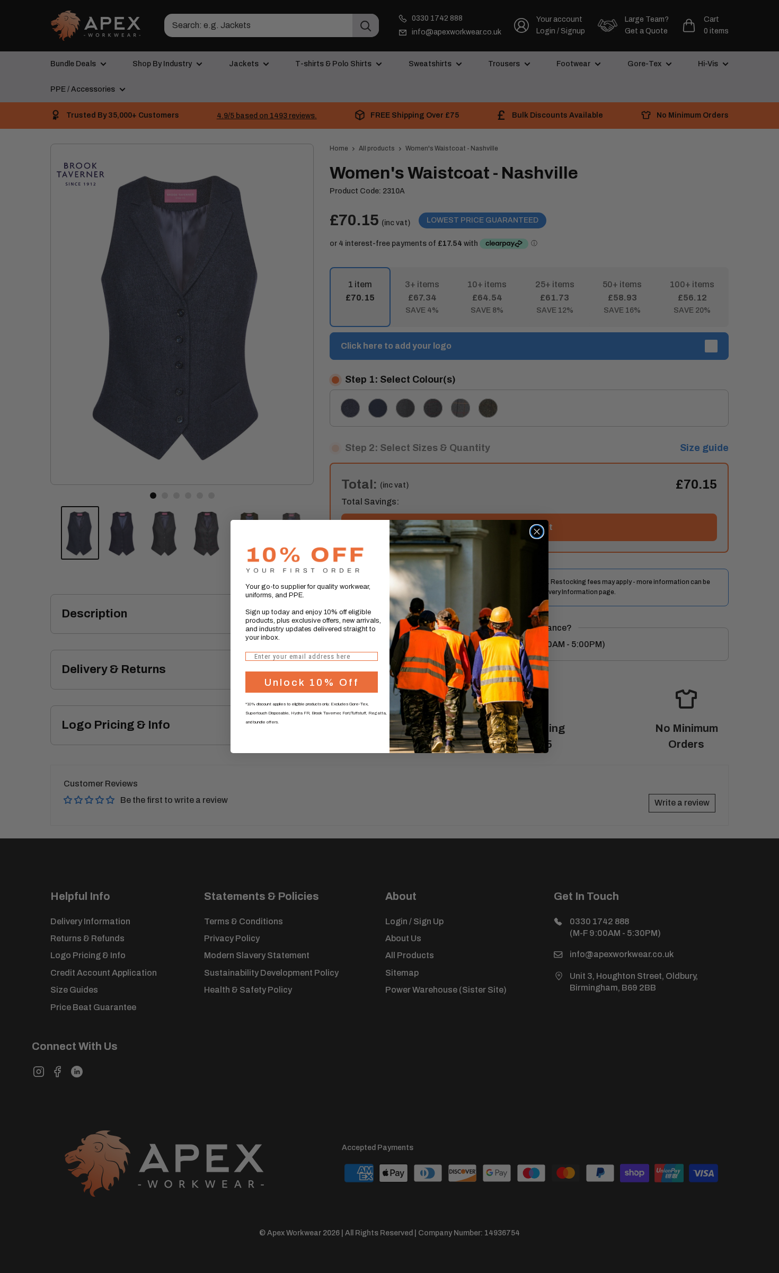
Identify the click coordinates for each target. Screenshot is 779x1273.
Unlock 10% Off (311, 682)
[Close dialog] (536, 531)
